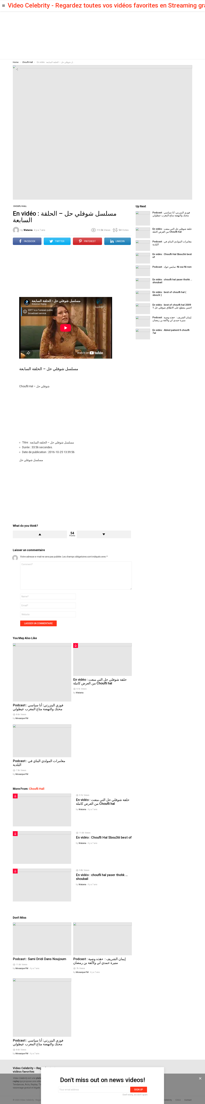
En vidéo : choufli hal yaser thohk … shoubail (102, 877)
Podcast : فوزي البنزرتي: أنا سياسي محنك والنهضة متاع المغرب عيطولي (38, 707)
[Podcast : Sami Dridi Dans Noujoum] (42, 938)
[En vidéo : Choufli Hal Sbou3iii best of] (42, 847)
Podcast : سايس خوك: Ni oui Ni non (172, 266)
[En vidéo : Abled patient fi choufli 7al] (143, 334)
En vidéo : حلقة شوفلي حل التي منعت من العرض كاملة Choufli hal (100, 681)
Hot (75, 645)
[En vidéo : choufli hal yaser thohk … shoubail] (42, 885)
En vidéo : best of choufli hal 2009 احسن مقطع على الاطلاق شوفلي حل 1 (172, 306)
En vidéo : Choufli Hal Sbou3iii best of (104, 837)
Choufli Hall (36, 788)
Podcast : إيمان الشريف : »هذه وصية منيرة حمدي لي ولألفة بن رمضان (99, 961)
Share (17, 69)
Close (200, 1078)
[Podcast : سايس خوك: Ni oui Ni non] (143, 270)
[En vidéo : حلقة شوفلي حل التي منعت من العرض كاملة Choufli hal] (102, 659)
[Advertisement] (102, 35)
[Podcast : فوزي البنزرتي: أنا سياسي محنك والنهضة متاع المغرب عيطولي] (42, 672)
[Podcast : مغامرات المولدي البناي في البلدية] (42, 740)
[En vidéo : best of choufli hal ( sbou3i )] (143, 296)
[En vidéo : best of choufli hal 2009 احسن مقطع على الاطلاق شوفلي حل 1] (143, 308)
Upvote (40, 534)
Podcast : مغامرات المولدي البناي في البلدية (39, 763)
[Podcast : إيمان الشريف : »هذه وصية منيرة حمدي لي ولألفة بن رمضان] (102, 938)
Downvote (104, 534)
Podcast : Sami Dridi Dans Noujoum (39, 959)
